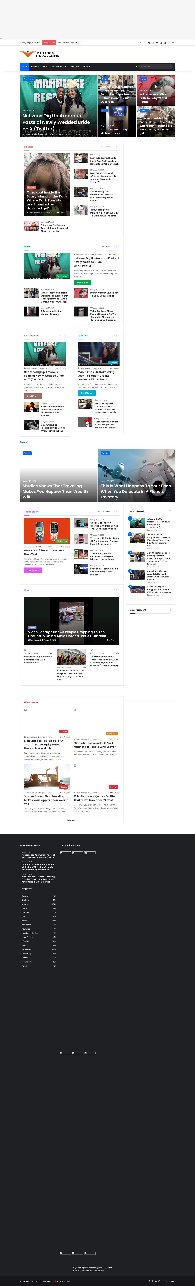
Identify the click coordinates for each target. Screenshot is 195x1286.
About (171, 1281)
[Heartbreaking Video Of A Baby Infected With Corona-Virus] (25, 650)
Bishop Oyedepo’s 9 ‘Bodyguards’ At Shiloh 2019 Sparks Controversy (159, 589)
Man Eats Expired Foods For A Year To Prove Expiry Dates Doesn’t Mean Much (104, 160)
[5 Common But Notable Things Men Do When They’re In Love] (31, 425)
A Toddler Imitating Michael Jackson (114, 131)
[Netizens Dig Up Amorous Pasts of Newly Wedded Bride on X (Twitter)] (59, 106)
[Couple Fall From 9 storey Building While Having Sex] (65, 1151)
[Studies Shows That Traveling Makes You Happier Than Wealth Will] (59, 475)
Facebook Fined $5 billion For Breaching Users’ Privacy (104, 571)
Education (25, 908)
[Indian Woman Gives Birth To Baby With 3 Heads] (156, 90)
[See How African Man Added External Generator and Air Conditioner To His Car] (65, 1255)
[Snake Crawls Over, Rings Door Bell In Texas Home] (90, 1255)
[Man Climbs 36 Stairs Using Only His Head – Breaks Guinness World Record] (137, 575)
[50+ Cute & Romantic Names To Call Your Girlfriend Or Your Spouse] (31, 407)
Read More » (82, 282)
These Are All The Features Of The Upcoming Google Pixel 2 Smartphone (104, 541)
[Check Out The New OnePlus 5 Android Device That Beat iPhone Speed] (81, 523)
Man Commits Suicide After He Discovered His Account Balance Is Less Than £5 (103, 178)
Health (24, 921)
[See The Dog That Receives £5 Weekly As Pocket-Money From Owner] (81, 192)
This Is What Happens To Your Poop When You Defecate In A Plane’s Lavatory (136, 491)
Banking (24, 896)
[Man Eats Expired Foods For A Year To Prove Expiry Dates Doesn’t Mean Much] (81, 158)
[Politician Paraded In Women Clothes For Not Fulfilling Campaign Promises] (90, 1055)
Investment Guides (29, 933)
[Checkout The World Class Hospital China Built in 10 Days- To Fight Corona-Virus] (71, 657)
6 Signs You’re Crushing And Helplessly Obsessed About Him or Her (54, 228)
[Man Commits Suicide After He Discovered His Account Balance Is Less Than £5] (81, 174)
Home (24, 66)
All (102, 147)
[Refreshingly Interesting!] (40, 54)
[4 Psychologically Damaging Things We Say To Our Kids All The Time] (81, 210)
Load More (71, 820)
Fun (23, 916)
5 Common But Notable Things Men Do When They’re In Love (53, 427)
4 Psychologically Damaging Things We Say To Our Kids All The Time (104, 212)
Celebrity (25, 900)
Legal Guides (26, 937)
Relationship (59, 66)
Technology (106, 511)
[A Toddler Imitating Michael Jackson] (117, 121)
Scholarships (26, 954)
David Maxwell (34, 212)
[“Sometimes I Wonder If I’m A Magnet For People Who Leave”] (85, 422)
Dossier (35, 66)
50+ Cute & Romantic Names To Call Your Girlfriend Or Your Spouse (52, 411)
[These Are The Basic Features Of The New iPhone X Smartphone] (81, 554)
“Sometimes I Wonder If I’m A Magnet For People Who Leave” (106, 424)
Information (26, 925)
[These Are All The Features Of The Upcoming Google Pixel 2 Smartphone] (81, 539)
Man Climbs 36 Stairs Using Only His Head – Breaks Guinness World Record (96, 375)
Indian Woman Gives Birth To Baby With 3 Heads (77, 43)
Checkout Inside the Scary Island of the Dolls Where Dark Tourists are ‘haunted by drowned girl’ (156, 125)
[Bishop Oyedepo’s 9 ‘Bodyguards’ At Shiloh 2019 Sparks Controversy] (137, 590)
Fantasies (25, 912)
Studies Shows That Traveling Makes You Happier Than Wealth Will (55, 491)
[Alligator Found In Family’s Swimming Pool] (77, 1256)
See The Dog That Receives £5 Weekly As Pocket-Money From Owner (102, 196)
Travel (86, 66)
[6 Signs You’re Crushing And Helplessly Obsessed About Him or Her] (31, 226)
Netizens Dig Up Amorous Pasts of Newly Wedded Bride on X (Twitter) (56, 122)
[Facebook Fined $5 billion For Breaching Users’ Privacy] (81, 569)
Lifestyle (74, 66)
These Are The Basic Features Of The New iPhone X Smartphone (102, 556)
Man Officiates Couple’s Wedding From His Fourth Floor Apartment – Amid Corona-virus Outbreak (117, 94)
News (46, 66)
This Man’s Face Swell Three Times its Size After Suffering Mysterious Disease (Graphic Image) (104, 661)
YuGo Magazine (63, 1281)
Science (24, 958)
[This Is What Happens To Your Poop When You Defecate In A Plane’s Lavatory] (136, 475)
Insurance (25, 929)
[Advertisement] (79, 18)
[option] (97, 106)
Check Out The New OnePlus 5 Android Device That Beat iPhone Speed (104, 525)
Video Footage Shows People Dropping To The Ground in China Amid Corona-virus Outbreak (103, 316)
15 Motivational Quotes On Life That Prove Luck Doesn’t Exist (94, 798)
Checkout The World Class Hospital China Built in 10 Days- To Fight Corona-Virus (71, 675)
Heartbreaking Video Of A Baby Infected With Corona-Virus (38, 659)
